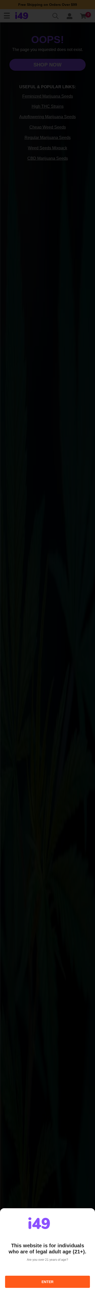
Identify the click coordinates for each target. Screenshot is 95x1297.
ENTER (47, 1282)
